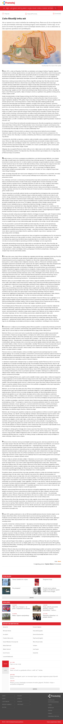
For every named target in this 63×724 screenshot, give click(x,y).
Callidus (59, 722)
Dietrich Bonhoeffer (38, 634)
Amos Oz (5, 627)
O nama (50, 704)
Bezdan (5, 663)
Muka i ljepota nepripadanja (20, 615)
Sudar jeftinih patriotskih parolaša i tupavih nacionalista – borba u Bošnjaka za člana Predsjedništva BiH (50, 610)
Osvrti (7, 8)
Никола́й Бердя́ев (38, 630)
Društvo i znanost (22, 8)
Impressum (51, 707)
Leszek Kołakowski (8, 656)
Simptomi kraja (47, 579)
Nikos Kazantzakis (38, 641)
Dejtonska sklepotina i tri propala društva (50, 616)
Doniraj (50, 713)
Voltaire (35, 645)
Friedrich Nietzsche (8, 638)
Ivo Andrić (5, 634)
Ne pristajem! (16, 588)
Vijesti (5, 670)
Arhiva (32, 597)
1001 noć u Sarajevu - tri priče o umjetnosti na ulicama (21, 607)
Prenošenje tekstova (53, 716)
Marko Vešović (7, 649)
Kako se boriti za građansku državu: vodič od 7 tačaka (26, 670)
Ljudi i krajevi (13, 8)
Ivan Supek (36, 649)
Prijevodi (44, 8)
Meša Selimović (7, 645)
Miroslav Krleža (7, 630)
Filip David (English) (38, 638)
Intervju (39, 8)
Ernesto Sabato (37, 627)
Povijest (34, 8)
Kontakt (50, 710)
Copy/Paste (50, 8)
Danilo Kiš (35, 653)
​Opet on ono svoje (15, 664)
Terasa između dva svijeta (20, 579)
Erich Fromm (6, 653)
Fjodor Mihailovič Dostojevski (10, 641)
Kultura (30, 8)
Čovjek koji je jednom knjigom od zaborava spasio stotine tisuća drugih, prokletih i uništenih (51, 590)
